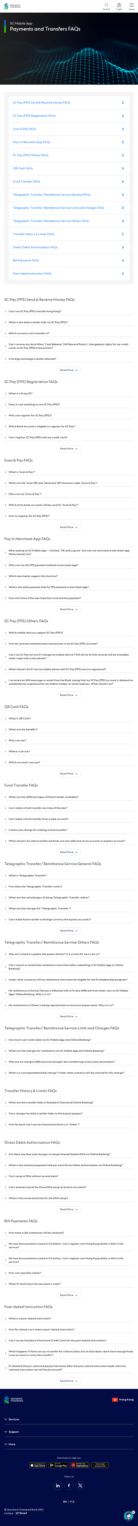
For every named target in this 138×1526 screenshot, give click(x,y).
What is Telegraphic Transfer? (28, 875)
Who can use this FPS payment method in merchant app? (43, 565)
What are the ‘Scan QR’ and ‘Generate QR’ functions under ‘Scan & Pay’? (53, 483)
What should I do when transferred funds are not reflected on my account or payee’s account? (67, 841)
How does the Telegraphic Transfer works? (35, 886)
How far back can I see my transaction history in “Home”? (44, 1124)
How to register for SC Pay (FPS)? (29, 516)
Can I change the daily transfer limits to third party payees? (46, 1113)
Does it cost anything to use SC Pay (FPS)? (34, 404)
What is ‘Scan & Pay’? (22, 472)
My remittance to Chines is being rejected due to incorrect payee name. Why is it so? (61, 1005)
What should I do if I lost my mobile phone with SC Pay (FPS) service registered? (57, 669)
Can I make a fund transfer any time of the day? (38, 808)
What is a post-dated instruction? (30, 1318)
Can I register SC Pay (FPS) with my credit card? (38, 437)
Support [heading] (14, 1432)
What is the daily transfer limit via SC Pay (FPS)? (38, 322)
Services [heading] (14, 1419)
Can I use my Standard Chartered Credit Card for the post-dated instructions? (57, 1340)
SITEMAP (21, 1513)
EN (65, 1501)
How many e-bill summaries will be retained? (36, 1233)
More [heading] (12, 1444)
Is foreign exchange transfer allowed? (32, 359)
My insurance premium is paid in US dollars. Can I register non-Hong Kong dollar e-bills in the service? (66, 1245)
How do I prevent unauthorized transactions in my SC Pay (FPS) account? (53, 643)
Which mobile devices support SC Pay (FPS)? (36, 632)
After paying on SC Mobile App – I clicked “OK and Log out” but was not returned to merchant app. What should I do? (69, 552)
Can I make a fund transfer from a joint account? (38, 819)
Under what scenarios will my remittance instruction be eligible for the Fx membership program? (68, 979)
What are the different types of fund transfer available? (44, 797)
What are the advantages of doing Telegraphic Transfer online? (49, 897)
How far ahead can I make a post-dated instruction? (41, 1329)
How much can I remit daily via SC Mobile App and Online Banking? (50, 1040)
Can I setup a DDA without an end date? (33, 1176)
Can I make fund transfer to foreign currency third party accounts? (50, 919)
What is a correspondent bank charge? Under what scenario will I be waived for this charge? (66, 1073)
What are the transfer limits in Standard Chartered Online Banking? (51, 1102)
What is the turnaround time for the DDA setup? (38, 1198)
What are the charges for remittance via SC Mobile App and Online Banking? (56, 1051)
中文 (72, 1501)
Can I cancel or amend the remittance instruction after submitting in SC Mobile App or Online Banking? (66, 966)
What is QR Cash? (20, 718)
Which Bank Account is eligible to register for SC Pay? (42, 426)
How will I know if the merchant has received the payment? (45, 598)
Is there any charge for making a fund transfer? (38, 830)
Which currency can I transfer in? (29, 333)
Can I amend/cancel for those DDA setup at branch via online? (47, 1187)
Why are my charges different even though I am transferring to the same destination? (62, 1062)
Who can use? (17, 740)
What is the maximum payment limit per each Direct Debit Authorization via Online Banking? (66, 1165)
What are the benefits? (23, 729)
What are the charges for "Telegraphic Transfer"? (40, 908)
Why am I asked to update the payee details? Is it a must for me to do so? (54, 954)
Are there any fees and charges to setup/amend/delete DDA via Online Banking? (59, 1154)
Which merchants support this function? (33, 576)
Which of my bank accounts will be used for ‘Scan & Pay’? (43, 505)
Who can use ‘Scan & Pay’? (25, 494)
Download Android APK (100, 1465)
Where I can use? (19, 751)
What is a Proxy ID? (21, 393)
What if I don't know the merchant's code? (35, 1284)
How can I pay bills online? (25, 1273)
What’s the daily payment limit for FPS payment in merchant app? (49, 587)
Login (119, 8)
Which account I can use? (24, 762)
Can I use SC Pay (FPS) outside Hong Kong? (35, 311)
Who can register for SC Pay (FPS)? (30, 415)
